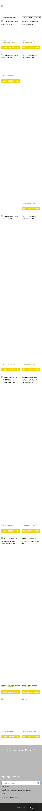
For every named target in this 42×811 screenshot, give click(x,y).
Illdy (23, 807)
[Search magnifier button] (38, 783)
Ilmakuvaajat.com (14, 797)
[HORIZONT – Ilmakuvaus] (2, 6)
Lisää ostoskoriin (10, 47)
